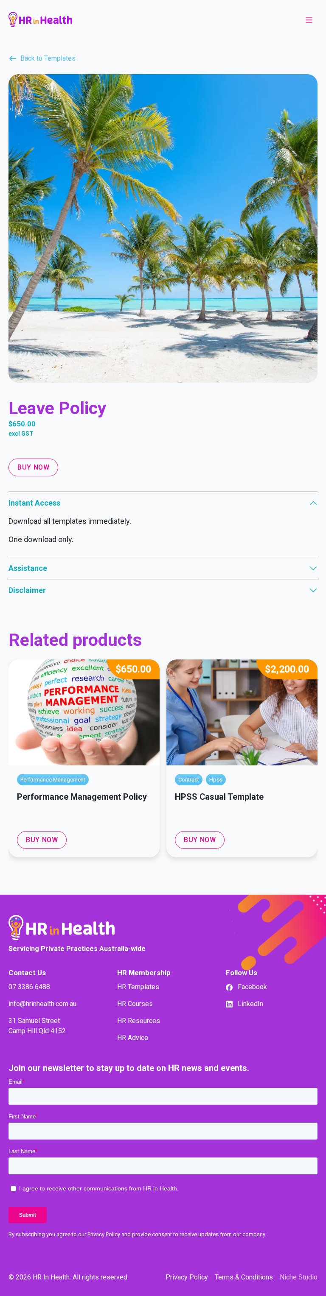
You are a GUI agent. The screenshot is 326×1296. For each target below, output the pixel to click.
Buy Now (33, 467)
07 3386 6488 (29, 987)
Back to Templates (48, 58)
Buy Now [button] (42, 840)
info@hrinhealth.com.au (42, 1004)
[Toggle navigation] (309, 20)
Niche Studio (299, 1277)
